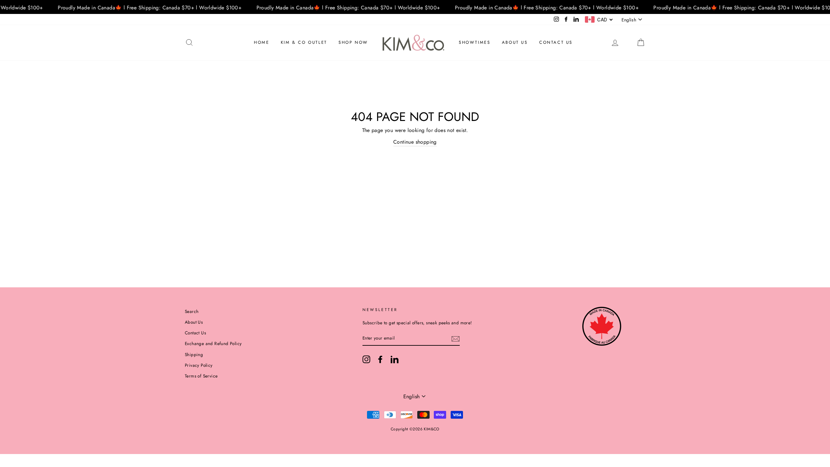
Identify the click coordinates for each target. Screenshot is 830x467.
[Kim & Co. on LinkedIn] (394, 359)
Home (261, 42)
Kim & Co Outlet (304, 42)
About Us (515, 42)
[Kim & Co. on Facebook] (380, 359)
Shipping (194, 354)
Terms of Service (201, 376)
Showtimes (474, 42)
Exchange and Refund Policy (213, 343)
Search (191, 311)
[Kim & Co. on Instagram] (366, 359)
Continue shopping (415, 142)
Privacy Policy (199, 365)
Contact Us (556, 42)
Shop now (353, 42)
